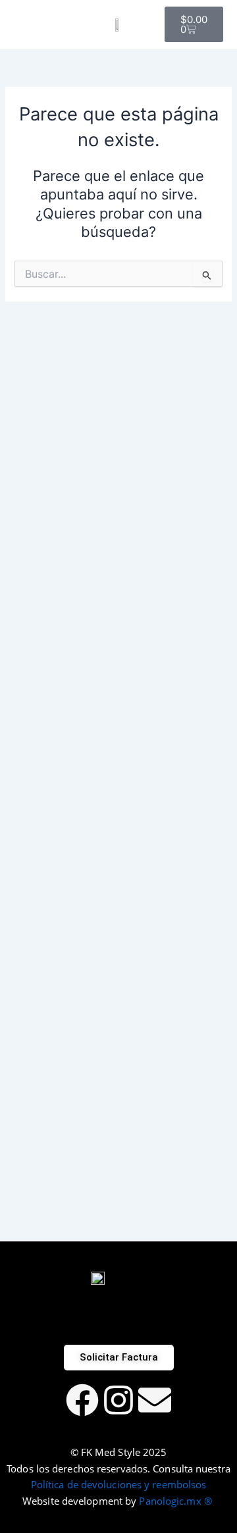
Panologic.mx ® (177, 1500)
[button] (17, 25)
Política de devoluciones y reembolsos (119, 1484)
